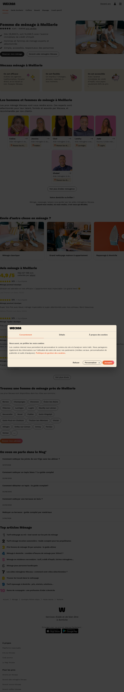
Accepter (108, 362)
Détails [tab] (62, 335)
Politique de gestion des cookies (50, 353)
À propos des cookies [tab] (98, 335)
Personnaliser (91, 362)
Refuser (76, 362)
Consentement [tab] (25, 335)
